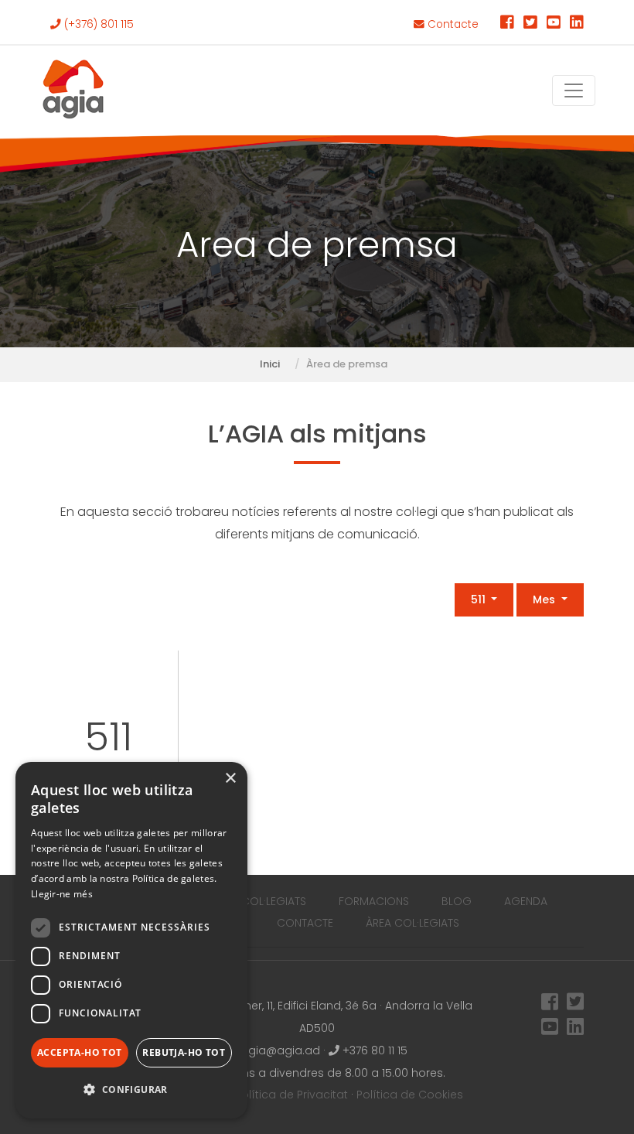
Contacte (451, 24)
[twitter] (530, 24)
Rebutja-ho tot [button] (183, 1052)
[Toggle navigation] (573, 90)
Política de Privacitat (291, 1094)
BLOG (456, 901)
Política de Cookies (409, 1094)
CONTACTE (305, 923)
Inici (270, 364)
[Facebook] (507, 24)
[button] (131, 1090)
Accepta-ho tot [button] (79, 1052)
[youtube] (554, 24)
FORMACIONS (374, 901)
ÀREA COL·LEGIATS (412, 923)
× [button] (230, 778)
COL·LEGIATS (273, 901)
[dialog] (131, 940)
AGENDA (525, 901)
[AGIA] (73, 90)
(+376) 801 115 (97, 24)
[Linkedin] (577, 24)
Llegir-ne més (62, 893)
